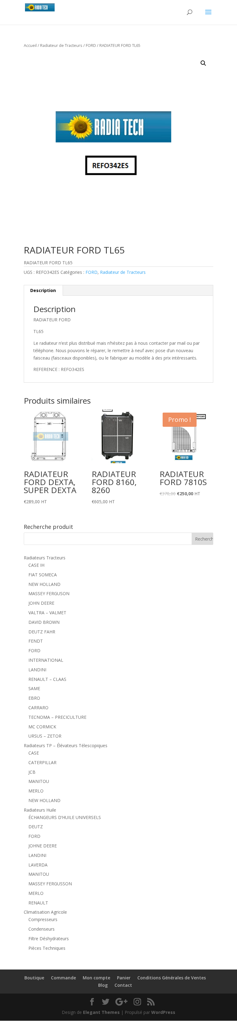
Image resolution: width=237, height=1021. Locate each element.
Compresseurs (42, 919)
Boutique (34, 978)
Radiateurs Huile (40, 810)
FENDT (35, 641)
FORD (91, 45)
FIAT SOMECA (42, 575)
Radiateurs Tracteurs (44, 558)
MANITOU (38, 781)
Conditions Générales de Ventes (171, 978)
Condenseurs (41, 929)
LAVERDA (38, 865)
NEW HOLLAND (44, 584)
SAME (34, 688)
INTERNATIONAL (45, 660)
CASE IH (36, 565)
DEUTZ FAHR (41, 632)
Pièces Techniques (46, 948)
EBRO (34, 698)
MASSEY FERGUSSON (50, 884)
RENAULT (38, 903)
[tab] (43, 290)
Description (43, 290)
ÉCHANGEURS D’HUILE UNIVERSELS (64, 817)
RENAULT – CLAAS (47, 679)
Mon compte (96, 978)
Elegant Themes (101, 1012)
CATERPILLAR (42, 762)
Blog (103, 985)
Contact (123, 985)
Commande (63, 978)
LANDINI (37, 670)
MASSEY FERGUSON (48, 593)
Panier (124, 978)
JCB (31, 772)
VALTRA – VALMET (47, 612)
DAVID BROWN (44, 622)
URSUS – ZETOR (44, 736)
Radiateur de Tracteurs (61, 45)
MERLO (36, 791)
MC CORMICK (42, 727)
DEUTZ (35, 827)
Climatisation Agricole (45, 912)
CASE (33, 753)
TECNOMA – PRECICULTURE (57, 717)
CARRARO (38, 707)
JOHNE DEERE (42, 846)
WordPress (163, 1012)
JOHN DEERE (41, 603)
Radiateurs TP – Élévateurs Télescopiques (65, 745)
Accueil (30, 45)
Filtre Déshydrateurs (48, 938)
